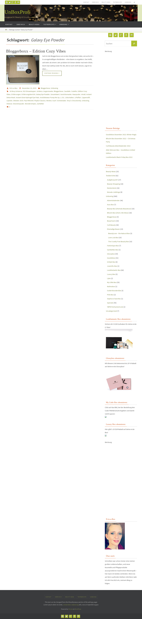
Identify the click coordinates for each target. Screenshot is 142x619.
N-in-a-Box (13, 88)
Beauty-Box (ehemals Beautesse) (119, 209)
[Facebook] (15, 2)
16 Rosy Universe (16, 91)
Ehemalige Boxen (113, 229)
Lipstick (9, 100)
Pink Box (110, 295)
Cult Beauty (111, 225)
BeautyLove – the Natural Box (119, 233)
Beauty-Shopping (113, 184)
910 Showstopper (29, 91)
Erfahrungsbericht (28, 94)
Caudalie (67, 91)
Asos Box (110, 204)
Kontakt (86, 2)
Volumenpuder (18, 104)
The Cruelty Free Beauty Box (118, 241)
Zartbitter (40, 104)
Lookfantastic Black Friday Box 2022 (119, 157)
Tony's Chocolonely (74, 100)
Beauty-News (106, 2)
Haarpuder (76, 94)
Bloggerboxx (45, 88)
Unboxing (128, 2)
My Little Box (111, 282)
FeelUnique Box (113, 245)
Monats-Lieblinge (113, 192)
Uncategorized (111, 311)
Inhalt (83, 94)
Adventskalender (113, 200)
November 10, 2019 (29, 88)
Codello (74, 91)
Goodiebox (111, 258)
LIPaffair (78, 97)
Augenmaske (48, 91)
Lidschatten (69, 97)
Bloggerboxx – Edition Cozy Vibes (36, 51)
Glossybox (111, 254)
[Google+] (12, 2)
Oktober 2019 (18, 100)
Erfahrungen (16, 94)
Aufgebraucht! (112, 180)
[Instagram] (7, 2)
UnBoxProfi (17, 12)
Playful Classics (40, 100)
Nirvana (70, 609)
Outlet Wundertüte (114, 290)
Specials (110, 303)
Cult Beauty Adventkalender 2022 (118, 146)
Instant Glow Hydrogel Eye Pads (27, 97)
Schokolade (61, 100)
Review (49, 100)
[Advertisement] (121, 89)
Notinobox (111, 286)
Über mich (95, 2)
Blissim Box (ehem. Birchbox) (118, 213)
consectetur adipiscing (71, 605)
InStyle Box (111, 262)
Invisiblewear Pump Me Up (50, 97)
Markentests (111, 188)
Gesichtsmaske (66, 94)
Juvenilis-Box (112, 266)
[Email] (18, 2)
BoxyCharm (111, 221)
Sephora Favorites (114, 299)
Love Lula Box (113, 237)
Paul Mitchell (29, 100)
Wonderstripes (30, 104)
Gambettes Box (112, 250)
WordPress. (78, 609)
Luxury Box (111, 274)
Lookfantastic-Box (114, 270)
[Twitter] (9, 2)
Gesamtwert (55, 94)
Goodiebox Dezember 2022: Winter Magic (121, 134)
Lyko (109, 278)
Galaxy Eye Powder (43, 94)
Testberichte (117, 2)
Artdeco (40, 91)
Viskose (9, 104)
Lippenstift (86, 97)
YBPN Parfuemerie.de (115, 307)
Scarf (54, 100)
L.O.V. (62, 97)
